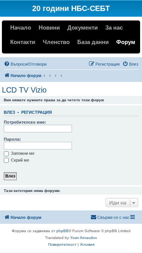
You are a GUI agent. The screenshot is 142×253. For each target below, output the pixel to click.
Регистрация (36, 112)
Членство (56, 42)
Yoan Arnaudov (83, 238)
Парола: (12, 139)
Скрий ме (19, 160)
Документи (82, 27)
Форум (125, 42)
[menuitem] (25, 64)
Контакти (22, 42)
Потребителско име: (25, 122)
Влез (9, 112)
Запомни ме (22, 153)
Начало (20, 27)
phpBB (62, 231)
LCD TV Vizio (24, 90)
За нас (114, 27)
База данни (93, 42)
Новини (49, 27)
